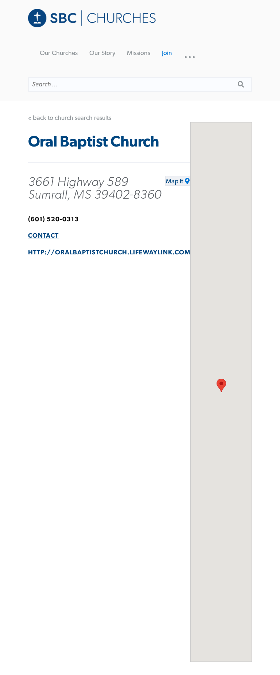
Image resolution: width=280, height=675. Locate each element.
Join (167, 53)
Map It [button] (174, 181)
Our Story (102, 53)
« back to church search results (69, 118)
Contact (43, 236)
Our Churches (59, 53)
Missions (138, 53)
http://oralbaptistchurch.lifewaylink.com (109, 252)
